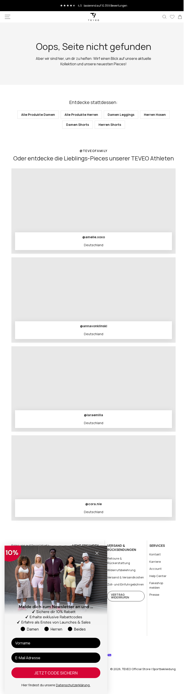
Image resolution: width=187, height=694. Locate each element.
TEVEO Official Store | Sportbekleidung (145, 673)
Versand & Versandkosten (116, 579)
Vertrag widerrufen (118, 604)
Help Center (155, 576)
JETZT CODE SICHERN (56, 673)
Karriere (152, 561)
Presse (151, 595)
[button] (7, 17)
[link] (176, 16)
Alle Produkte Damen (36, 114)
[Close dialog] (97, 553)
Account (153, 569)
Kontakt (152, 554)
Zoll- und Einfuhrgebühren (117, 591)
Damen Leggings (119, 114)
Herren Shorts (108, 124)
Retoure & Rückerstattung (116, 560)
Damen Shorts (75, 124)
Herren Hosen (153, 114)
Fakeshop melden (153, 585)
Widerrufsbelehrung (119, 570)
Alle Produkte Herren (79, 114)
